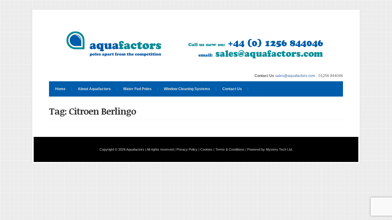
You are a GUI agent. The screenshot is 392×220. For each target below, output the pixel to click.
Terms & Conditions (229, 149)
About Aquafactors (94, 89)
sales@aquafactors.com (295, 76)
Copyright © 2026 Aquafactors (122, 149)
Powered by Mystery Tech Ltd (269, 149)
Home (60, 89)
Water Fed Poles (137, 89)
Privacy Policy (187, 149)
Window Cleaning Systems (187, 89)
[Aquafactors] (196, 67)
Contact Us (232, 89)
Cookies (206, 149)
